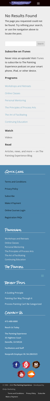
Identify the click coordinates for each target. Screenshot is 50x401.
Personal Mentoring (15, 100)
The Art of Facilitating (16, 114)
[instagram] (36, 364)
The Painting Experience (23, 385)
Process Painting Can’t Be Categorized (23, 304)
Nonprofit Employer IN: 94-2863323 (21, 354)
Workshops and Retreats (18, 86)
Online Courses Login (15, 210)
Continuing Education (16, 121)
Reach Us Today (12, 327)
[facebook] (16, 364)
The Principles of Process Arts (20, 107)
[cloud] (31, 373)
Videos (8, 137)
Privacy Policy (11, 188)
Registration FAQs (13, 217)
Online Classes (12, 93)
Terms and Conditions (15, 181)
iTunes (40, 58)
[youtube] (21, 373)
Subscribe (9, 196)
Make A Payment (13, 203)
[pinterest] (26, 364)
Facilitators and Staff (14, 348)
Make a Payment (12, 397)
